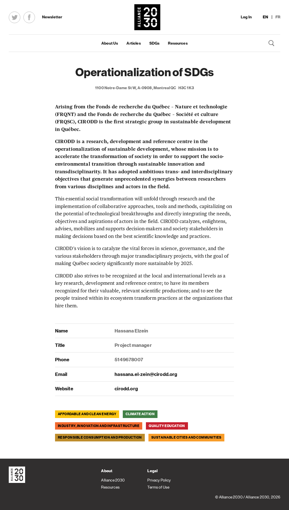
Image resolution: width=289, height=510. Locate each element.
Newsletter (52, 17)
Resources (177, 43)
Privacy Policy (159, 480)
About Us (109, 43)
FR (277, 17)
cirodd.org (126, 388)
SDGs (154, 43)
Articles (133, 43)
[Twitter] (14, 17)
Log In (246, 17)
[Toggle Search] (271, 43)
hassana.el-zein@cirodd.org (146, 374)
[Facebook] (29, 17)
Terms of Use (158, 487)
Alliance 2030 (113, 480)
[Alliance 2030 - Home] (147, 17)
